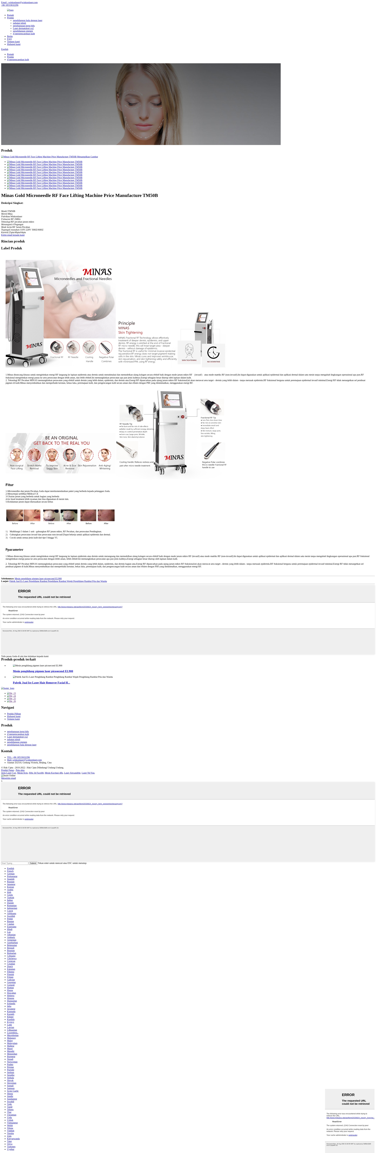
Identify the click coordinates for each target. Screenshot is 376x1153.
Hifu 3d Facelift (36, 773)
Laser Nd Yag (88, 773)
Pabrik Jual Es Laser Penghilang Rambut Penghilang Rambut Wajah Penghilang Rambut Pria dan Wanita (58, 581)
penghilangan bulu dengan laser (27, 20)
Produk (10, 17)
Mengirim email (8, 778)
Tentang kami (13, 41)
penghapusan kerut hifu (24, 25)
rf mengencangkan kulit (24, 33)
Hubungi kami (13, 44)
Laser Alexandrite (72, 773)
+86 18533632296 (9, 5)
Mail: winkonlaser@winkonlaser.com (24, 760)
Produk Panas (7, 770)
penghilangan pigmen (23, 31)
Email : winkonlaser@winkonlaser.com (19, 2)
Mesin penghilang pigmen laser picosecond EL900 (38, 578)
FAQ (9, 39)
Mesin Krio (22, 773)
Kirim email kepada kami (13, 235)
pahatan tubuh (19, 23)
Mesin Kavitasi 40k (54, 773)
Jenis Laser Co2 (8, 773)
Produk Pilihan (14, 713)
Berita (10, 36)
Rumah (10, 15)
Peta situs (20, 770)
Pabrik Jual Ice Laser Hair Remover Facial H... (41, 682)
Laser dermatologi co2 (23, 28)
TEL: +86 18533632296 (18, 757)
